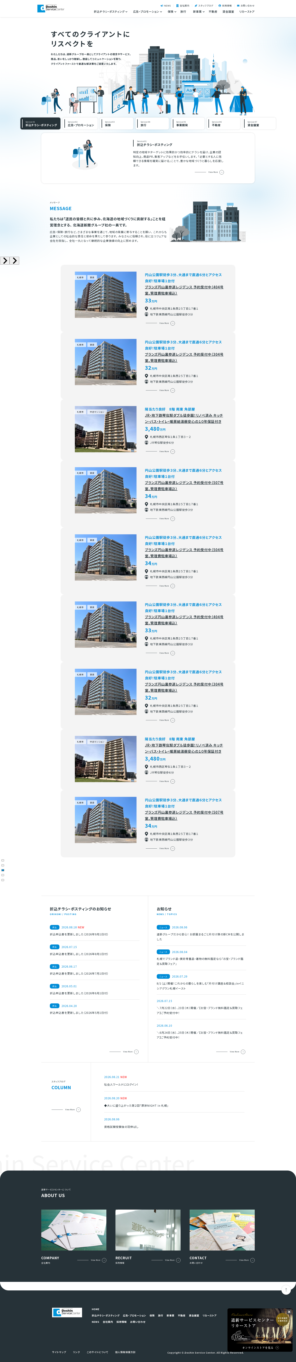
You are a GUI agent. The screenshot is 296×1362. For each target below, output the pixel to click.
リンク (76, 1352)
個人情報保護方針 (125, 1352)
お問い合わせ (248, 5)
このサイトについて (97, 1352)
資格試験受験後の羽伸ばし (121, 1127)
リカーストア (247, 11)
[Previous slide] (5, 261)
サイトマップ (59, 1352)
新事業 (170, 1315)
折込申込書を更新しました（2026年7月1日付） (79, 973)
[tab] (2, 860)
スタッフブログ (205, 5)
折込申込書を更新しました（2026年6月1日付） (79, 993)
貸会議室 (228, 11)
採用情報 (227, 5)
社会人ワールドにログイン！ (121, 1084)
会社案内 (184, 5)
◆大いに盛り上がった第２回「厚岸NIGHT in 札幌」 (136, 1105)
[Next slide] (14, 261)
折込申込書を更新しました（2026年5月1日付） (79, 1013)
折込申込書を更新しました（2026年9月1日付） (79, 934)
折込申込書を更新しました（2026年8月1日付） (79, 954)
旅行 (183, 11)
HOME (95, 1309)
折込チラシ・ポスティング (106, 1315)
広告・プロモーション (134, 1315)
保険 (152, 1315)
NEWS (167, 5)
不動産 (213, 11)
